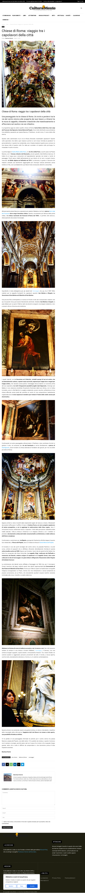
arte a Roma (14, 757)
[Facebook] (3, 764)
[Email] (18, 764)
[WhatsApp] (11, 764)
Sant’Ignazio (5, 447)
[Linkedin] (15, 764)
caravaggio (31, 757)
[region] (21, 882)
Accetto (32, 886)
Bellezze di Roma (23, 757)
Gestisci (11, 886)
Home (3, 24)
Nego (21, 886)
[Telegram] (22, 764)
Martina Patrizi (9, 38)
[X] (7, 764)
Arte (7, 24)
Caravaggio (36, 291)
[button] (81, 8)
